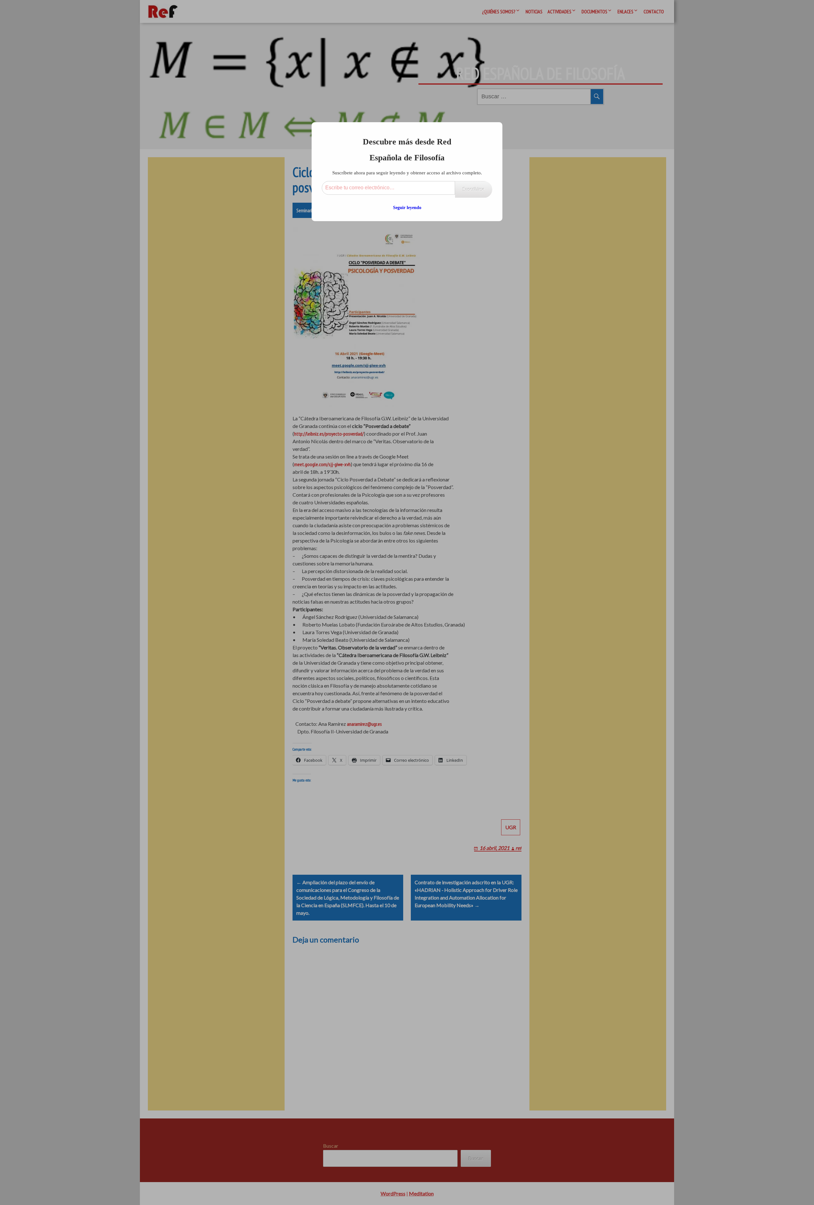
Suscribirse (474, 189)
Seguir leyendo (407, 207)
